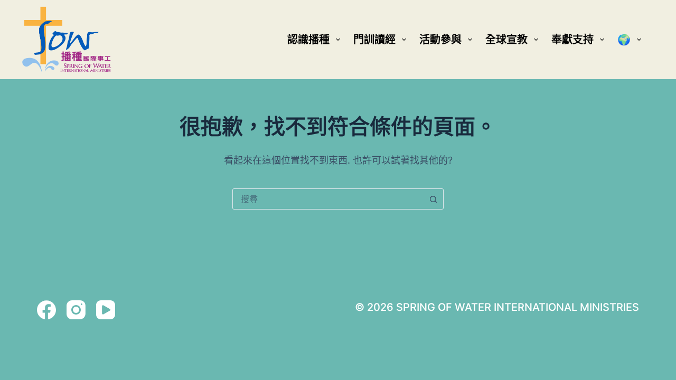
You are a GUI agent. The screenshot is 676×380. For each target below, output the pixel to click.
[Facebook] (46, 309)
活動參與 (440, 39)
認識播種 (308, 39)
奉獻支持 (572, 39)
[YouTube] (105, 309)
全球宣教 (506, 39)
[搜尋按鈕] (433, 199)
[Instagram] (76, 309)
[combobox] (328, 199)
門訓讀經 (374, 39)
